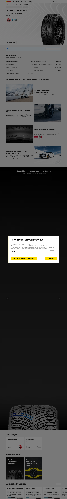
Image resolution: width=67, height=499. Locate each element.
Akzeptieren (51, 258)
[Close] (56, 239)
